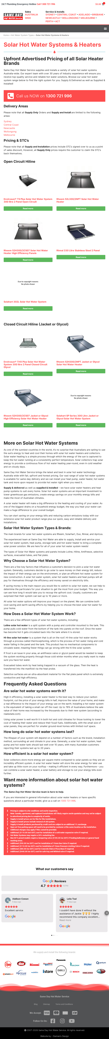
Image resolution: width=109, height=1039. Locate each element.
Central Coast (11, 124)
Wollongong (10, 131)
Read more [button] (65, 920)
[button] (105, 28)
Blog (35, 1004)
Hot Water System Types (22, 35)
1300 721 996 (59, 96)
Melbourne (9, 134)
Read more (28, 208)
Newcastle (9, 128)
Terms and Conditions (64, 1004)
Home (6, 35)
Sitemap (46, 1004)
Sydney (8, 121)
